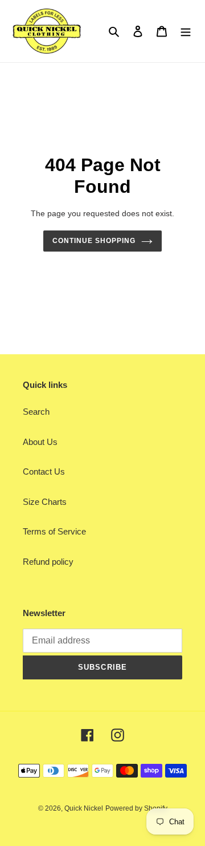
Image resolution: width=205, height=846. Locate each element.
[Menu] (186, 31)
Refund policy (48, 561)
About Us (40, 442)
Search (36, 411)
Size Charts (45, 502)
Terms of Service (54, 531)
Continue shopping (94, 241)
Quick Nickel (83, 808)
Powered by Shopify (136, 808)
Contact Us (44, 471)
